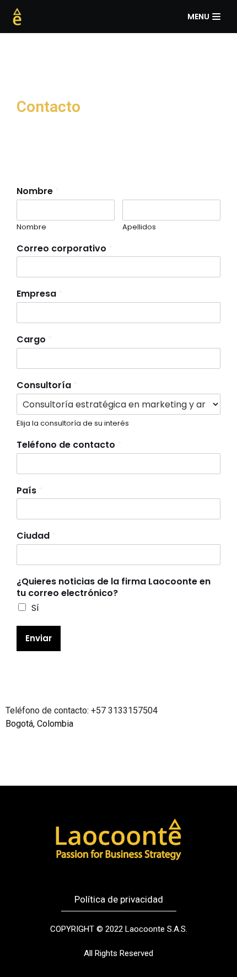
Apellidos (139, 227)
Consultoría (47, 385)
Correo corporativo (65, 249)
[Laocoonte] (17, 16)
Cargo (34, 340)
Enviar (38, 638)
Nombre (38, 191)
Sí (35, 608)
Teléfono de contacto (69, 445)
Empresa (40, 294)
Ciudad (36, 536)
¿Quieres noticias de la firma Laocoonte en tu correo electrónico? (114, 587)
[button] (118, 899)
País (30, 491)
